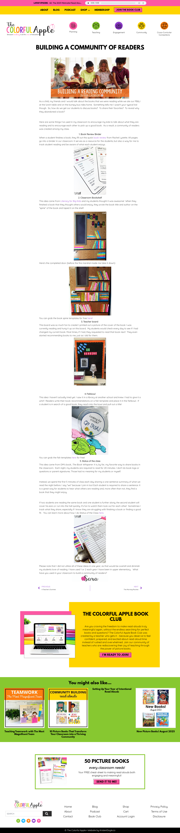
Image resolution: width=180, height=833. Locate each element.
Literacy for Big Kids (71, 201)
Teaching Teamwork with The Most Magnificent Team (24, 733)
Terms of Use (159, 811)
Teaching (96, 32)
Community (141, 32)
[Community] (141, 26)
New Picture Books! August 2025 (156, 731)
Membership (102, 10)
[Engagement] (119, 26)
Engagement (119, 32)
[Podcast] (28, 821)
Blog (56, 10)
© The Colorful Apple (75, 830)
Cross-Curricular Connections (164, 33)
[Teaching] (96, 26)
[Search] (47, 813)
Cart (125, 811)
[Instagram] (18, 821)
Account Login (126, 816)
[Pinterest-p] (39, 821)
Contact (68, 816)
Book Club (95, 816)
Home (68, 806)
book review (100, 137)
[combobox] (24, 813)
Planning (73, 31)
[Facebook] (23, 821)
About (44, 10)
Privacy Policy (159, 806)
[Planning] (73, 26)
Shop (83, 10)
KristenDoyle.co (107, 830)
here (90, 318)
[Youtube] (34, 821)
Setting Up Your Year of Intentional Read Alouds (111, 690)
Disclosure (159, 816)
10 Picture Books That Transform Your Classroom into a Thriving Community (68, 734)
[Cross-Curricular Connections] (164, 26)
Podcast (70, 10)
